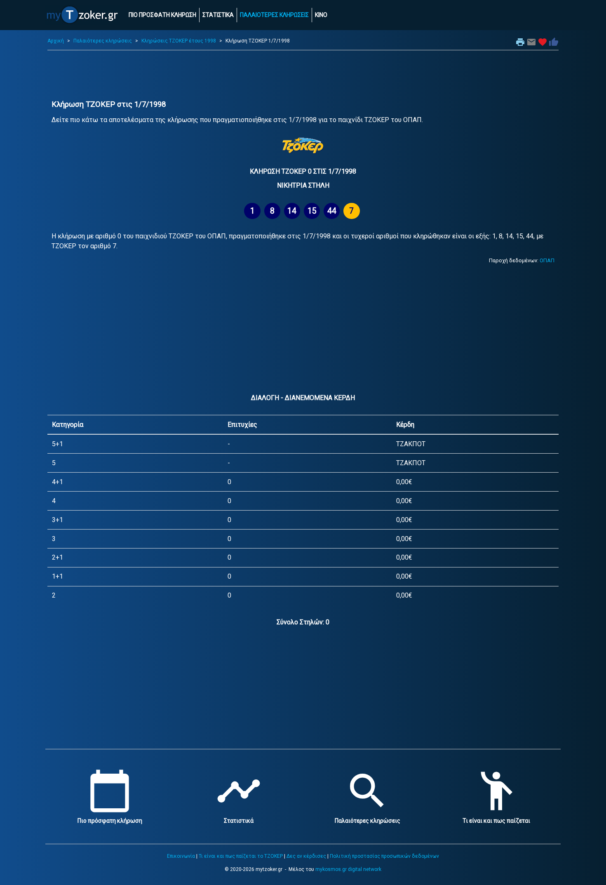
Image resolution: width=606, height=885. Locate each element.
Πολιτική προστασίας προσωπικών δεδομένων (384, 856)
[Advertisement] (303, 75)
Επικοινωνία (181, 856)
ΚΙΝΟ (321, 15)
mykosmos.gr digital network (348, 869)
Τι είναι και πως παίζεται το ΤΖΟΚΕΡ (241, 856)
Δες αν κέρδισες (306, 856)
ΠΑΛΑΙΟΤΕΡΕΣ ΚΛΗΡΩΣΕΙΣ (274, 15)
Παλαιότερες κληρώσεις (102, 41)
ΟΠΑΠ (547, 260)
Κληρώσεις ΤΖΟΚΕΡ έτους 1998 (178, 41)
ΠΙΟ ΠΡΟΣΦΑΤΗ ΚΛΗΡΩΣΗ (162, 15)
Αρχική (55, 41)
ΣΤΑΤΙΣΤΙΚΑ (218, 15)
